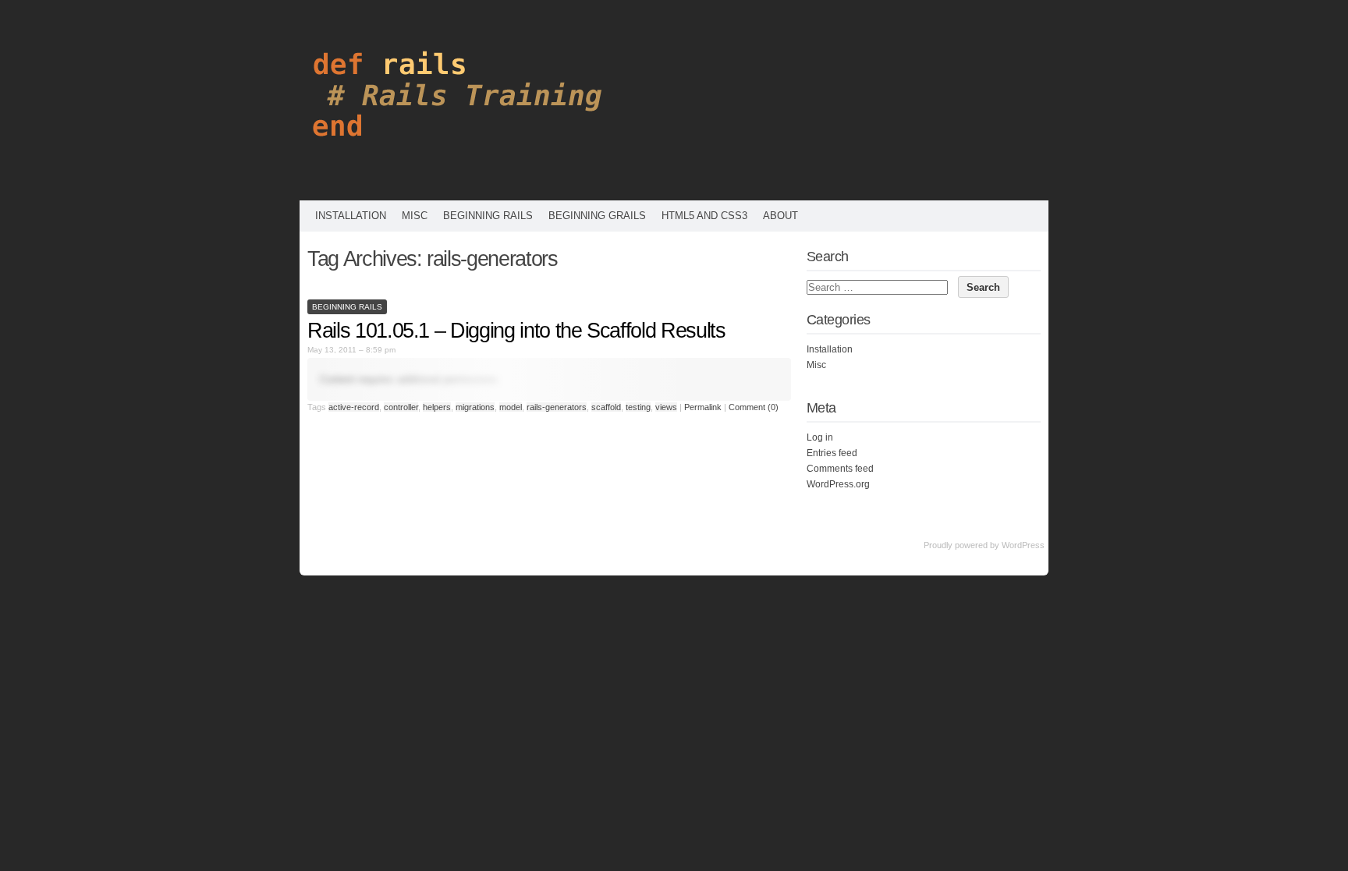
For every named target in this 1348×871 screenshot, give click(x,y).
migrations (475, 407)
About (780, 215)
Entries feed (832, 453)
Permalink (703, 407)
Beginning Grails (597, 215)
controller (401, 407)
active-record (353, 407)
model (510, 407)
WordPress (1023, 545)
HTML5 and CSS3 (704, 215)
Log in (820, 437)
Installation (350, 215)
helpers (437, 407)
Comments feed (840, 468)
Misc (414, 215)
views (666, 407)
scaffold (606, 407)
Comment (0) (754, 407)
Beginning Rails (488, 215)
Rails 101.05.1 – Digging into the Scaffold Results (516, 330)
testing (638, 407)
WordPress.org (838, 484)
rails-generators (557, 407)
